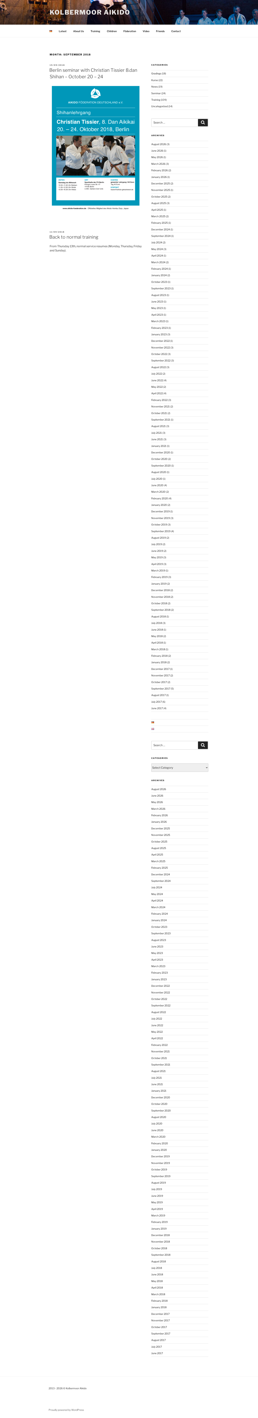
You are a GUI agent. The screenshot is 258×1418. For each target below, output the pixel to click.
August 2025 (158, 203)
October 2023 (159, 281)
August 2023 (158, 295)
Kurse (154, 80)
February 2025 (159, 222)
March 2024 (158, 262)
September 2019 (160, 531)
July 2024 (156, 242)
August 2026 (158, 144)
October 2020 (159, 458)
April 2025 (157, 209)
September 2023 (161, 288)
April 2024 (157, 255)
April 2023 (157, 314)
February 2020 (159, 498)
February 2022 (159, 399)
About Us (78, 31)
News (154, 86)
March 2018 (158, 649)
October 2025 (159, 196)
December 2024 (160, 229)
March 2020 (158, 491)
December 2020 (160, 452)
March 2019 (158, 570)
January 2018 (159, 662)
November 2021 (160, 406)
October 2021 (159, 413)
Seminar (156, 93)
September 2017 (160, 688)
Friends (160, 31)
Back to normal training (73, 237)
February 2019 (159, 576)
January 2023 (159, 334)
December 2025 (160, 183)
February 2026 (159, 170)
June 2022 (157, 380)
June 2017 (157, 708)
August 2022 (158, 367)
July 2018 (156, 622)
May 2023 (157, 308)
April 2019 (157, 563)
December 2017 (160, 668)
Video (146, 31)
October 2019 (159, 524)
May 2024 (157, 249)
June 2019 (157, 550)
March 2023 (158, 321)
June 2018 (157, 629)
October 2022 (159, 353)
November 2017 (160, 675)
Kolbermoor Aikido (90, 12)
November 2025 (160, 189)
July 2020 (156, 478)
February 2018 (159, 655)
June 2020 (157, 485)
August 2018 (158, 616)
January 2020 (159, 504)
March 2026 (158, 163)
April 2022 (157, 393)
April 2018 (157, 642)
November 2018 (160, 596)
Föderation (129, 31)
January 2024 (159, 275)
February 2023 (159, 327)
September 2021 (160, 419)
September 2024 (161, 235)
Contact (176, 31)
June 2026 (157, 150)
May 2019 (157, 557)
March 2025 (158, 216)
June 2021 (157, 439)
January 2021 (158, 445)
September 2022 (160, 360)
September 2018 (160, 609)
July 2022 (156, 373)
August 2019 (158, 537)
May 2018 (157, 636)
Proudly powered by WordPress (66, 1409)
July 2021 (156, 432)
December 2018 (160, 590)
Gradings (156, 73)
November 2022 (160, 347)
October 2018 (159, 603)
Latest (63, 31)
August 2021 (158, 426)
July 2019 (156, 544)
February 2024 (159, 268)
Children (112, 31)
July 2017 (156, 701)
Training (95, 31)
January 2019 (159, 583)
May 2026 (157, 157)
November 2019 (160, 518)
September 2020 (161, 465)
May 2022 (157, 386)
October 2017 (159, 682)
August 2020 (158, 472)
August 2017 (158, 695)
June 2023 (157, 301)
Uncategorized (159, 106)
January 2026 (159, 176)
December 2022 (160, 340)
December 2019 (160, 511)
